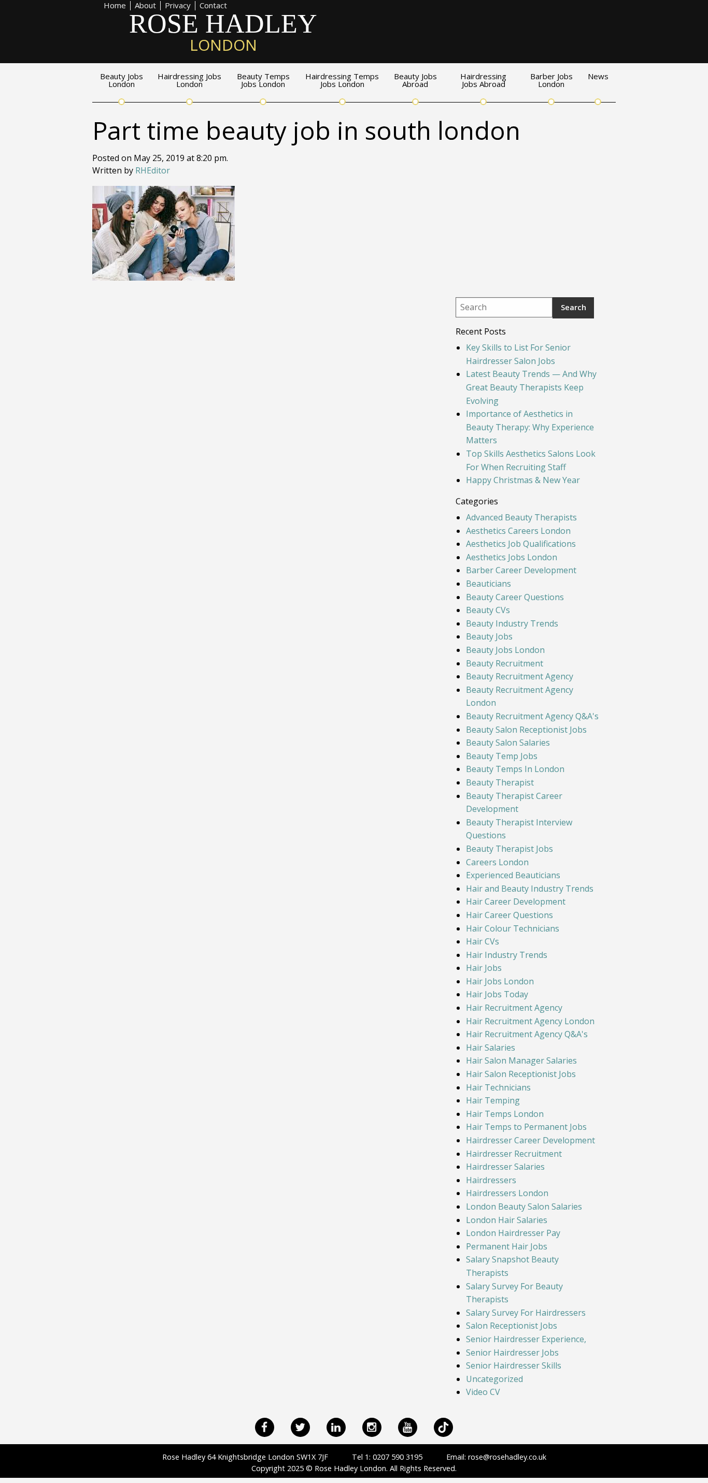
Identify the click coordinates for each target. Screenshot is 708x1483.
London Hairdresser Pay (513, 1233)
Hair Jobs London (500, 981)
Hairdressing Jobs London (189, 80)
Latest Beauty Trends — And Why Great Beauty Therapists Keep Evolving (531, 387)
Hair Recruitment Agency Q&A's (527, 1034)
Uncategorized (494, 1379)
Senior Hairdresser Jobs (512, 1352)
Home (115, 5)
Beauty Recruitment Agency (519, 676)
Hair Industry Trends (506, 955)
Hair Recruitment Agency (514, 1007)
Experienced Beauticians (513, 875)
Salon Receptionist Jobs (511, 1325)
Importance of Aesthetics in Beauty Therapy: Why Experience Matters (530, 427)
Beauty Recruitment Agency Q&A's (532, 716)
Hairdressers (491, 1180)
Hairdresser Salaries (505, 1166)
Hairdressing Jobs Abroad (483, 80)
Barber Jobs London (551, 80)
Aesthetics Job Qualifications (521, 543)
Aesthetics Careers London (518, 530)
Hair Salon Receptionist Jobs (521, 1074)
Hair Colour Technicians (512, 928)
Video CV (483, 1392)
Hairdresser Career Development (530, 1140)
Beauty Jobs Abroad (415, 80)
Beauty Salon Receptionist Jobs (526, 729)
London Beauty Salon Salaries (524, 1206)
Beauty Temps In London (515, 769)
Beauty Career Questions (515, 597)
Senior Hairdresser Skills (513, 1365)
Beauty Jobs (489, 636)
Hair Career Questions (509, 915)
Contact (213, 5)
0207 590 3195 (397, 1457)
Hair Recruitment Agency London (530, 1021)
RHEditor (152, 170)
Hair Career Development (515, 901)
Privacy (178, 5)
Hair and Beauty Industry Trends (529, 888)
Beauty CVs (488, 610)
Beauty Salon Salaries (508, 742)
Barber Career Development (521, 570)
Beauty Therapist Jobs (509, 848)
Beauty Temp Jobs (501, 756)
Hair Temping (493, 1100)
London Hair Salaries (506, 1220)
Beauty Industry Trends (512, 623)
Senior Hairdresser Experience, (526, 1339)
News (598, 76)
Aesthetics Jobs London (511, 557)
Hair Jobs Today (497, 994)
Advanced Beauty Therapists (521, 517)
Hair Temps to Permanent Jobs (526, 1126)
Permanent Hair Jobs (506, 1246)
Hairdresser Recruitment (514, 1153)
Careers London (497, 862)
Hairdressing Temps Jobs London (342, 80)
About (145, 5)
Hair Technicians (498, 1087)
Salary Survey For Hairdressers (526, 1312)
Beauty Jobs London (121, 80)
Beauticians (488, 583)
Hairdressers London (507, 1193)
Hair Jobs (484, 967)
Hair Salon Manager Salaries (521, 1060)
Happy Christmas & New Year (523, 480)
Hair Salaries (490, 1047)
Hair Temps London (505, 1113)
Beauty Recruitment (504, 663)
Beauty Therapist (500, 782)
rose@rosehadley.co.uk (507, 1457)
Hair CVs (482, 941)
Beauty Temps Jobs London (263, 80)
